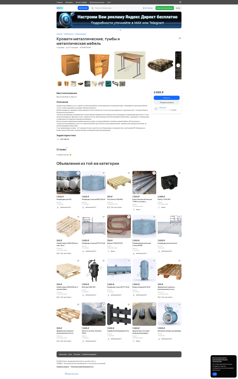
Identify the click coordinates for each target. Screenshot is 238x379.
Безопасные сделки (97, 2)
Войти (178, 8)
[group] (119, 20)
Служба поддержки (89, 354)
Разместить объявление (165, 8)
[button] (178, 65)
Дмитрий (162, 108)
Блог (109, 2)
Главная (59, 2)
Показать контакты (167, 102)
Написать (166, 98)
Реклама (77, 354)
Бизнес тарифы (81, 2)
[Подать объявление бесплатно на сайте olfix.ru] (61, 8)
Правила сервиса (63, 367)
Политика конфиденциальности (82, 367)
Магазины (69, 2)
